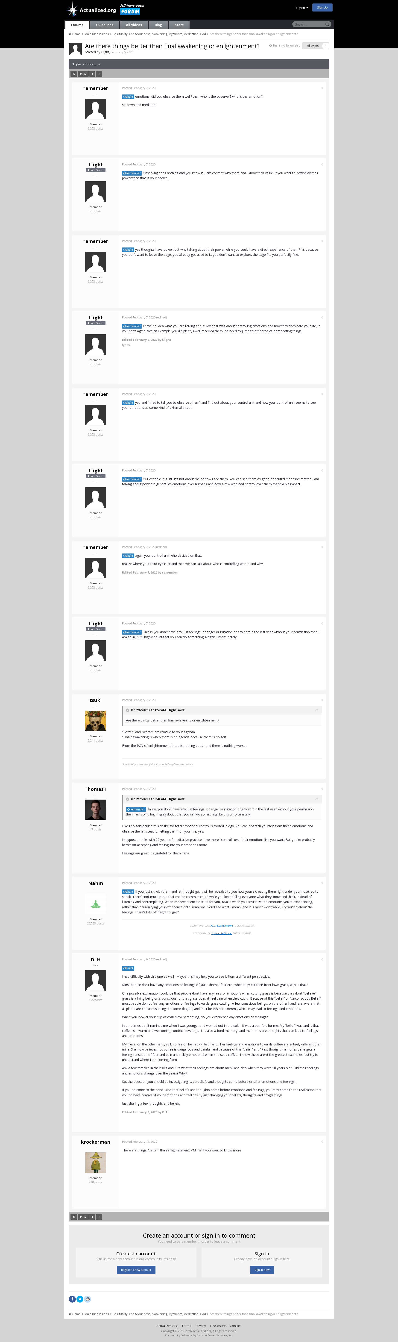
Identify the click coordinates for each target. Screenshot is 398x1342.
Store (179, 25)
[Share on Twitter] (79, 1299)
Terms (186, 1326)
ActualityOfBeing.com (222, 925)
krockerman (95, 1142)
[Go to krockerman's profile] (95, 1162)
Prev (83, 73)
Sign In (301, 8)
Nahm (95, 883)
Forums (77, 25)
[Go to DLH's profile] (95, 980)
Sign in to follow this (286, 45)
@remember (132, 173)
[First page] (73, 74)
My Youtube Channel (221, 933)
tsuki (96, 700)
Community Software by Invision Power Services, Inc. (199, 1335)
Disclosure (218, 1326)
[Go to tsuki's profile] (95, 721)
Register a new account (136, 1270)
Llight (105, 52)
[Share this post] (322, 88)
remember (95, 88)
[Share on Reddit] (87, 1298)
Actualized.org (166, 1326)
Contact (236, 1326)
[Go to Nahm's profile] (95, 904)
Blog (158, 25)
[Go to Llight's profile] (75, 49)
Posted (138, 88)
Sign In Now (262, 1270)
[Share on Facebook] (72, 1299)
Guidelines (104, 25)
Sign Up (322, 7)
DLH (96, 959)
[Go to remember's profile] (95, 109)
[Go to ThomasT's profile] (95, 810)
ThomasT (96, 789)
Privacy (200, 1326)
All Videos (134, 25)
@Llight (128, 97)
